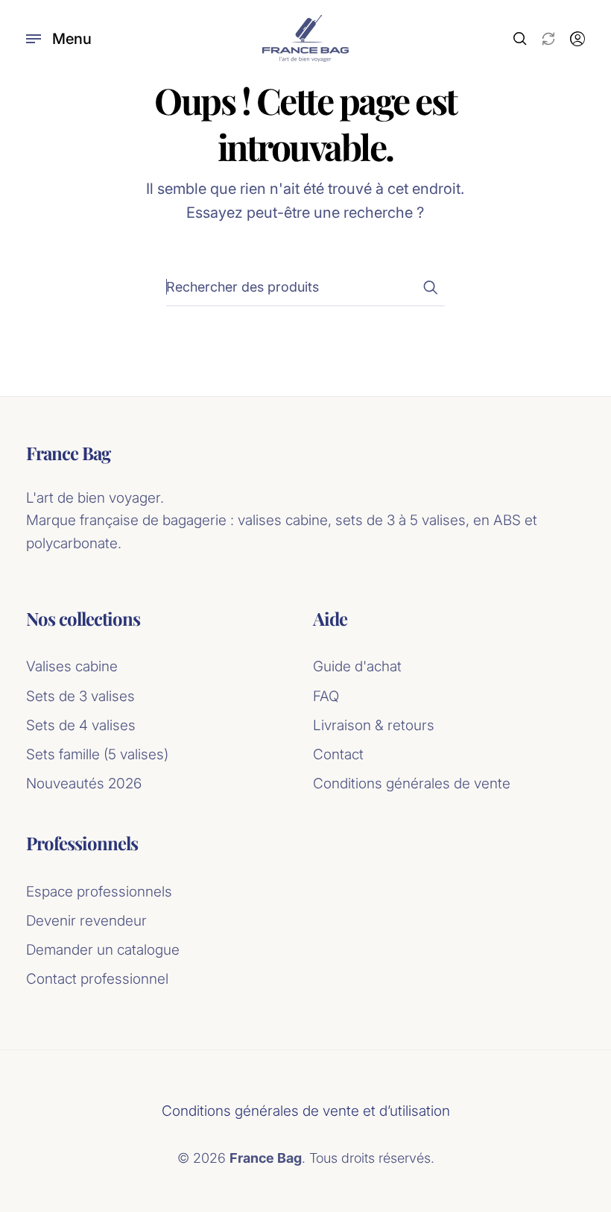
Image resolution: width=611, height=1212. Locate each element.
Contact (338, 754)
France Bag (68, 453)
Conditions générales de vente (411, 783)
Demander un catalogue (103, 949)
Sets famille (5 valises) (97, 754)
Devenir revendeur (86, 920)
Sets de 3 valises (80, 696)
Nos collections (83, 618)
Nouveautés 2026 (84, 783)
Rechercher (430, 287)
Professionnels (82, 843)
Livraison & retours (373, 725)
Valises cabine (72, 666)
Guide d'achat (357, 666)
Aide (330, 618)
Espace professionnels (99, 891)
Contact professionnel (97, 979)
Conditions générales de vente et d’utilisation (306, 1111)
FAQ (326, 696)
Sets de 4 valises (81, 725)
